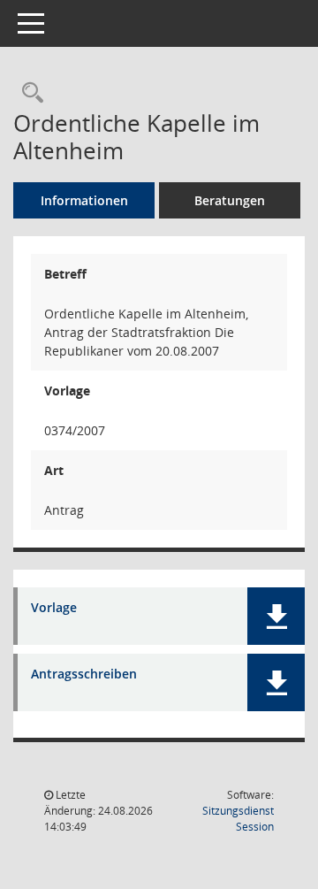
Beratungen (229, 200)
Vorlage (54, 608)
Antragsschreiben (84, 674)
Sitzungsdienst (238, 818)
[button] (276, 616)
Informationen (84, 200)
